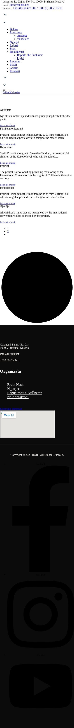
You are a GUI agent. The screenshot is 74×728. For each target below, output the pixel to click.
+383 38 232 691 (10, 359)
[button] (37, 18)
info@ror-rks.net (19, 4)
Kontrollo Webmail (11, 408)
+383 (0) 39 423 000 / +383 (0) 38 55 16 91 (38, 8)
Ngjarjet (13, 389)
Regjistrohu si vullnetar (24, 393)
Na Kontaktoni (18, 397)
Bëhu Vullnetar (11, 92)
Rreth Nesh (15, 384)
